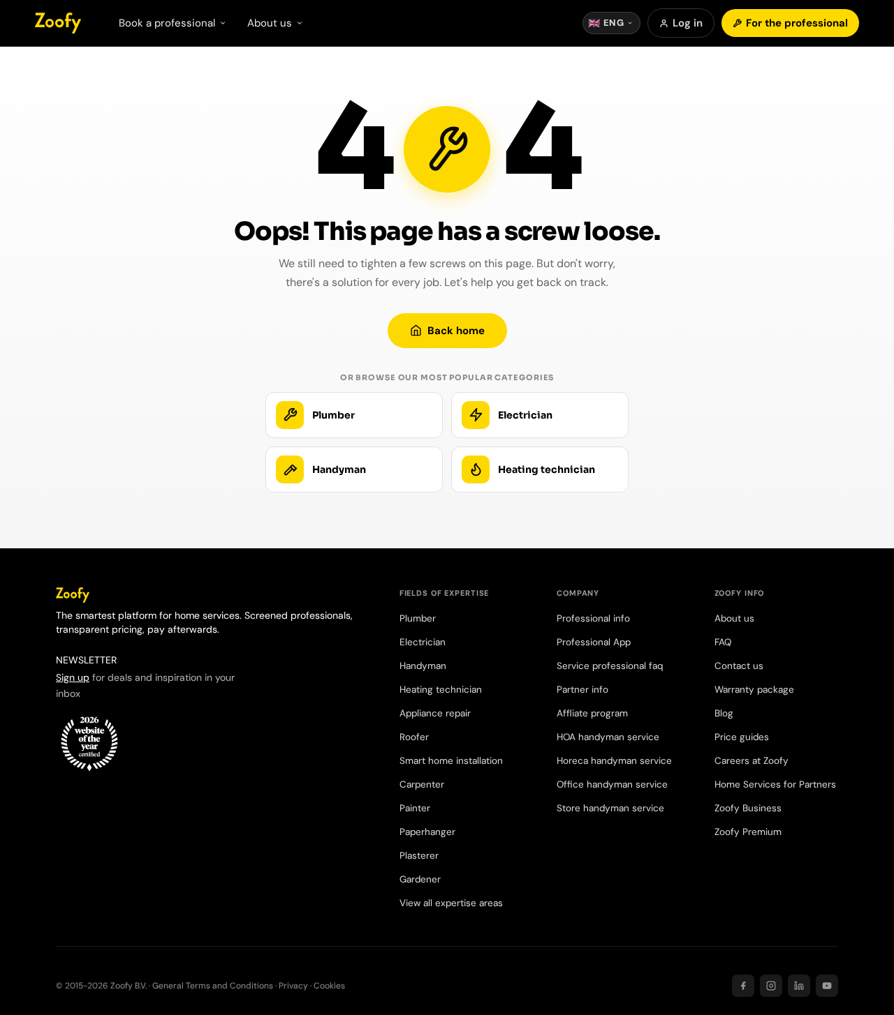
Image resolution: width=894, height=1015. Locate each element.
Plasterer (419, 856)
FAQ (723, 642)
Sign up (72, 677)
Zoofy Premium (748, 832)
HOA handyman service (608, 737)
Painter (415, 808)
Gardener (420, 879)
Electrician (423, 642)
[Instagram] (771, 986)
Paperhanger (427, 832)
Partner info (582, 690)
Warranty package (754, 690)
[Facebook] (743, 986)
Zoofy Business (748, 808)
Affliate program (592, 713)
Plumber (418, 618)
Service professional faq (610, 666)
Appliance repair (435, 713)
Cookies (329, 985)
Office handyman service (612, 784)
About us (734, 618)
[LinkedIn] (799, 986)
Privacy (293, 985)
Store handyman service (610, 808)
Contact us (739, 666)
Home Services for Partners (775, 784)
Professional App (594, 642)
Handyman (423, 666)
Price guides (742, 737)
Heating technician (441, 690)
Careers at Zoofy (752, 761)
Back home (456, 331)
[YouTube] (827, 986)
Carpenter (422, 784)
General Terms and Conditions (212, 985)
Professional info (593, 618)
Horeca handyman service (614, 761)
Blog (724, 713)
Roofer (414, 737)
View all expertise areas (451, 903)
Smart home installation (451, 761)
